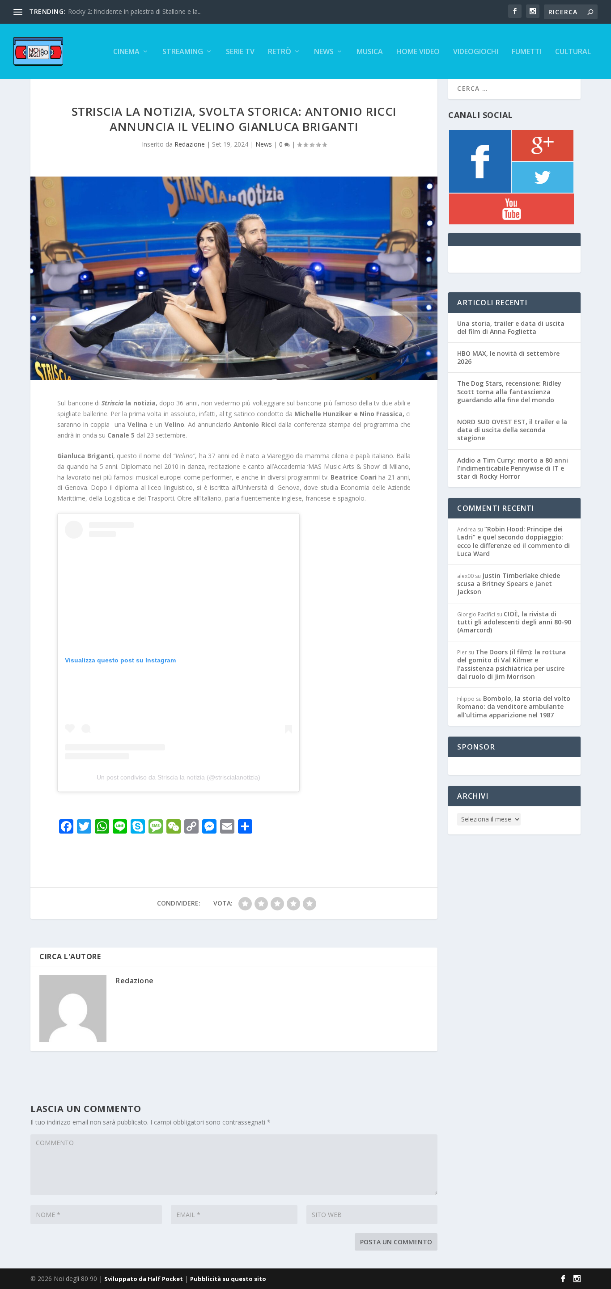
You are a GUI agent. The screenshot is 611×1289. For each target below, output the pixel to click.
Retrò (279, 52)
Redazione (189, 144)
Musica (369, 52)
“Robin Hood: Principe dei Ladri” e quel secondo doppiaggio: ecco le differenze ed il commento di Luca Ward (513, 541)
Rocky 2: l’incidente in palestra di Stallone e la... (135, 11)
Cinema (126, 52)
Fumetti (527, 52)
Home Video (418, 52)
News (324, 52)
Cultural (573, 52)
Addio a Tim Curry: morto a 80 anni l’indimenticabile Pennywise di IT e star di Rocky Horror (512, 468)
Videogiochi (475, 52)
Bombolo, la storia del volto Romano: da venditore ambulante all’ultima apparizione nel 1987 (513, 706)
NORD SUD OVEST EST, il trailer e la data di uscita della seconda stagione (512, 429)
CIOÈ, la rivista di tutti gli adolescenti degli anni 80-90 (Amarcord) (514, 622)
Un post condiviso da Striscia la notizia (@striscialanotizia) (178, 777)
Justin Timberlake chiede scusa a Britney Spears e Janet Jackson (508, 583)
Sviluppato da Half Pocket (143, 1279)
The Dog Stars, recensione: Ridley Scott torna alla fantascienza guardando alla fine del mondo (509, 391)
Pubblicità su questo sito (228, 1279)
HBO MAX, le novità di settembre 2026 (508, 357)
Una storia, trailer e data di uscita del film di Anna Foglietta (510, 327)
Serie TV (240, 52)
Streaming (182, 52)
